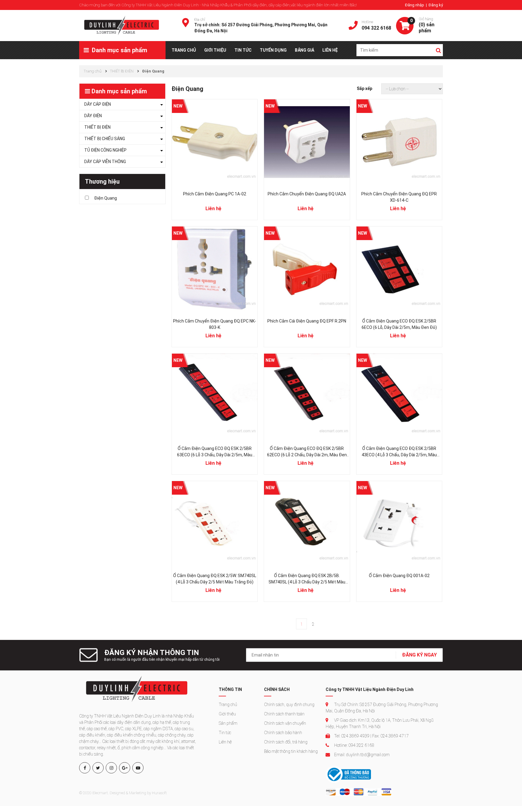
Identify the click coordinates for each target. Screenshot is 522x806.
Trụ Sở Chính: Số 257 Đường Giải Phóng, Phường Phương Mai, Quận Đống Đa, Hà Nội (382, 707)
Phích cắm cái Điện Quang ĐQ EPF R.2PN (306, 321)
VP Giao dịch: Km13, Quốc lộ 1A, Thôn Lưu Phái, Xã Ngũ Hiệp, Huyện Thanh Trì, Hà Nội (379, 723)
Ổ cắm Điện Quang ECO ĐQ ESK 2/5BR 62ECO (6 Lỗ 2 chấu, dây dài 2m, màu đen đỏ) (307, 452)
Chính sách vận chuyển (285, 723)
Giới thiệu (227, 713)
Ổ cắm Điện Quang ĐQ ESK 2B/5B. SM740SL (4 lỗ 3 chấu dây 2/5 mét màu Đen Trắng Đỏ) (307, 579)
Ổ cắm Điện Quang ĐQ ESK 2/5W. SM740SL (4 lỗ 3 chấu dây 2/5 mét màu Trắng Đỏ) (214, 578)
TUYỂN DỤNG (273, 50)
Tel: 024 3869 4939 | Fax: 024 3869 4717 (371, 736)
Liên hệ (225, 742)
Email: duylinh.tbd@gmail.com (361, 754)
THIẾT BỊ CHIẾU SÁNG (104, 138)
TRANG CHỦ (184, 50)
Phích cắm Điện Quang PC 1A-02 (214, 193)
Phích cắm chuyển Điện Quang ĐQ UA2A (307, 193)
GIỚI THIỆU (215, 50)
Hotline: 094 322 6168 (353, 745)
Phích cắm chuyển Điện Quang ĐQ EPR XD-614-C (399, 197)
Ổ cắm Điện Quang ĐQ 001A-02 (399, 575)
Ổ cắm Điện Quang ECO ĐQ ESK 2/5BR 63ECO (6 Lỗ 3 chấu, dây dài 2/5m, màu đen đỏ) (214, 452)
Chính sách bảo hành (283, 732)
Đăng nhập (415, 5)
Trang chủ (228, 704)
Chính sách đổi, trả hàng (286, 742)
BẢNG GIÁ (304, 50)
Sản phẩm (228, 723)
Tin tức (225, 732)
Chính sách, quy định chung (289, 704)
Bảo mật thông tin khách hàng (291, 751)
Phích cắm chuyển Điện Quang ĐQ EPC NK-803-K (214, 324)
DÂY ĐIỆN (93, 115)
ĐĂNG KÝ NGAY (419, 655)
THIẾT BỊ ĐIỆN (97, 127)
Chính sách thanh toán (284, 713)
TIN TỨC (243, 50)
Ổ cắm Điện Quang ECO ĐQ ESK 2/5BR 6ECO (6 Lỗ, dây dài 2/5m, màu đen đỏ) (399, 324)
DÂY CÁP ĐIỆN (97, 104)
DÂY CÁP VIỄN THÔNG (105, 161)
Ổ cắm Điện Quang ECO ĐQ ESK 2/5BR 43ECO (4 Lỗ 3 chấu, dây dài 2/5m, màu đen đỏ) (399, 452)
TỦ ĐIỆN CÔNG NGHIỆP (105, 150)
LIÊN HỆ (330, 50)
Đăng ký (436, 5)
